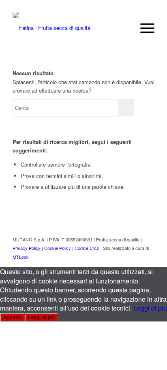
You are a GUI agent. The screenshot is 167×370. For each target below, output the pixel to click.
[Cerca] (124, 28)
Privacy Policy (27, 248)
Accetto (12, 317)
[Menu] (143, 28)
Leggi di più (150, 308)
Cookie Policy (57, 248)
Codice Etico (87, 248)
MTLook (21, 257)
